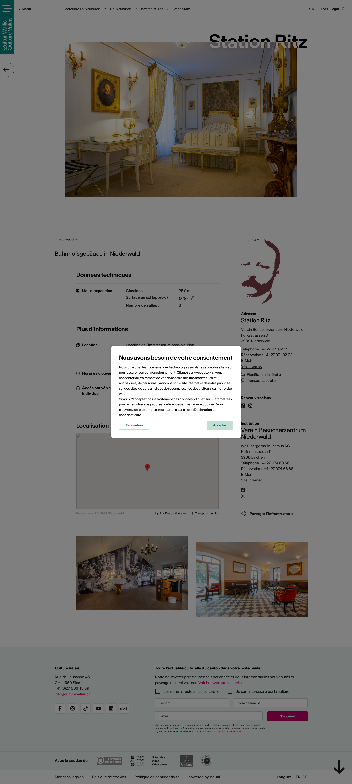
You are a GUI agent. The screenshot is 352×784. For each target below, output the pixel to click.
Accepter (220, 425)
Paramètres (134, 425)
